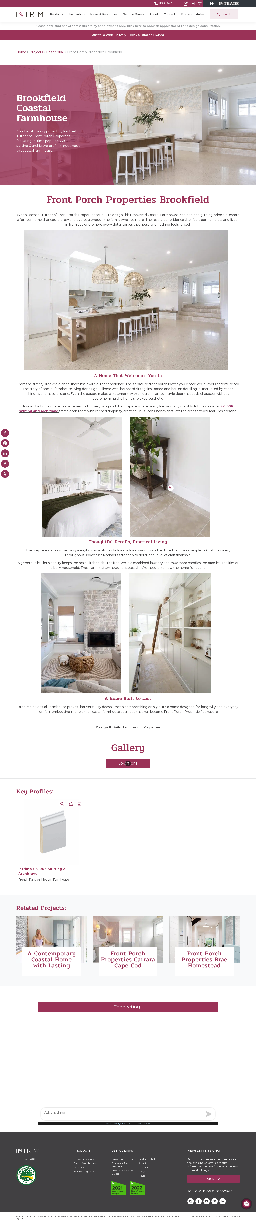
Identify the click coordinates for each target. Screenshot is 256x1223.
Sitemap (236, 1216)
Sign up (213, 1179)
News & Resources (104, 14)
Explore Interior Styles (123, 1158)
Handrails (78, 1167)
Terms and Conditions (201, 1216)
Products (56, 14)
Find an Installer (192, 14)
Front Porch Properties (76, 215)
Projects (36, 52)
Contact (169, 14)
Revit (142, 1175)
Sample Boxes (133, 14)
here (138, 26)
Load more (128, 763)
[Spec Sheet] (192, 3)
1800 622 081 (168, 3)
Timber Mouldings (83, 1158)
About (153, 14)
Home (21, 52)
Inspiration (77, 14)
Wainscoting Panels (84, 1171)
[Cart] (199, 3)
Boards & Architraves (85, 1163)
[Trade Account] (185, 3)
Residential (55, 52)
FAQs (142, 1171)
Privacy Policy (221, 1216)
